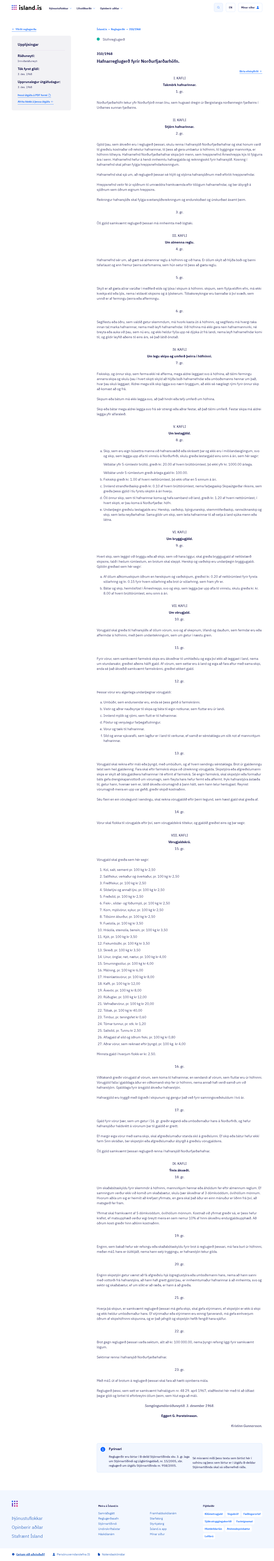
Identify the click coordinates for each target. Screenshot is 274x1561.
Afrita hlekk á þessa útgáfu (34, 101)
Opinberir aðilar (109, 8)
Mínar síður (157, 1534)
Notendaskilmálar (113, 1554)
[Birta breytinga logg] (41, 118)
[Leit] (218, 7)
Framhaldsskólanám (163, 1513)
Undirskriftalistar (109, 1529)
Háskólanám (106, 1534)
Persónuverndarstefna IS (73, 1554)
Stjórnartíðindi (107, 1523)
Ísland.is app (158, 1529)
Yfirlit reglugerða (25, 29)
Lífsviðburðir (84, 8)
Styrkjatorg (157, 1523)
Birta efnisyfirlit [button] (249, 71)
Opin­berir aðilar (27, 1527)
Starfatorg (156, 1518)
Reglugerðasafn (108, 1518)
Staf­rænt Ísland (27, 1536)
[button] (230, 7)
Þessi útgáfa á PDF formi (32, 95)
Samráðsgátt (106, 1513)
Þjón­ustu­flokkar (27, 1518)
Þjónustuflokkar (58, 8)
